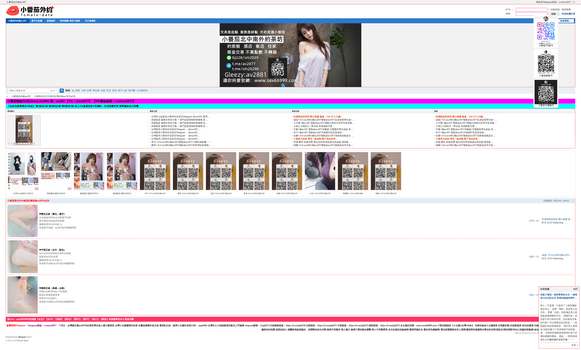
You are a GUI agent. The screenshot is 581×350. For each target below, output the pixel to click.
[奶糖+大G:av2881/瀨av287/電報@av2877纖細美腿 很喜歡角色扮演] (287, 190)
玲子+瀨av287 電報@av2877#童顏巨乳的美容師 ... (319, 132)
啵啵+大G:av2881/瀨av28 (386, 193)
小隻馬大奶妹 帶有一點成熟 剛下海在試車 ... (316, 138)
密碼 (508, 13)
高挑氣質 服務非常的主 (56, 193)
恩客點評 (51, 21)
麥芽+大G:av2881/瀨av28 (188, 193)
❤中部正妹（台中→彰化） (52, 250)
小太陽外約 (142, 90)
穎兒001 (558, 200)
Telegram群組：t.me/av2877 (42, 325)
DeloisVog (558, 222)
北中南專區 (90, 21)
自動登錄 (555, 9)
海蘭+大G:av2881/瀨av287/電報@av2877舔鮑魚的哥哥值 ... (323, 145)
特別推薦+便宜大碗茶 (70, 21)
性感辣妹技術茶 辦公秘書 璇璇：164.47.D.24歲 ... (318, 116)
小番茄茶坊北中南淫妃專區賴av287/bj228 (28, 200)
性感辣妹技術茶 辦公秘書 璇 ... (557, 219)
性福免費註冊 (568, 13)
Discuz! (22, 337)
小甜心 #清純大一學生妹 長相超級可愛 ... (314, 126)
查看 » (574, 345)
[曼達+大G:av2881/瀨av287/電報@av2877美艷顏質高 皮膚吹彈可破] (254, 190)
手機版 (62, 325)
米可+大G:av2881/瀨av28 (155, 193)
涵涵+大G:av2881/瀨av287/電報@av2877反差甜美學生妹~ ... (324, 119)
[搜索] (61, 90)
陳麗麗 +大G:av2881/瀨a (353, 193)
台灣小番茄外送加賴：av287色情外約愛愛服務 (7, 96)
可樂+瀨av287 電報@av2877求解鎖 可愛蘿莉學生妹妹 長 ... (323, 129)
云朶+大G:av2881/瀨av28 (320, 193)
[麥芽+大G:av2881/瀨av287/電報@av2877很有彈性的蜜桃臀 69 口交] (188, 190)
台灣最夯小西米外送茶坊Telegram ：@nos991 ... (175, 129)
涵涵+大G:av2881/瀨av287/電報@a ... (561, 255)
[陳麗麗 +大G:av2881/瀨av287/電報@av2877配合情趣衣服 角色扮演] (353, 190)
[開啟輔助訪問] (535, 2)
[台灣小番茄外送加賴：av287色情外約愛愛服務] (30, 16)
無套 (77, 90)
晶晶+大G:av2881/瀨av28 (221, 193)
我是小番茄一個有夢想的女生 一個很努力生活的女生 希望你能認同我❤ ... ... (558, 298)
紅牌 (89, 90)
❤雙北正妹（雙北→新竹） (52, 214)
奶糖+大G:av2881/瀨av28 (287, 193)
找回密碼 (566, 9)
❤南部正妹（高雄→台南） (52, 288)
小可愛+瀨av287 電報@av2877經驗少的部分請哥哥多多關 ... (324, 123)
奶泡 (114, 90)
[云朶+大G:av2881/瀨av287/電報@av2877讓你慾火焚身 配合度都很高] (320, 190)
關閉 (575, 289)
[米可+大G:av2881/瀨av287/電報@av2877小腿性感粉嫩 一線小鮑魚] (155, 190)
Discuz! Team (22, 341)
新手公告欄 (36, 21)
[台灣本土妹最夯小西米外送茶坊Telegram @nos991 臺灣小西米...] (23, 190)
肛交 (109, 90)
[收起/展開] (572, 201)
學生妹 (96, 90)
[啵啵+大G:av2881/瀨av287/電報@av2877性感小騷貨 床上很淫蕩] (386, 190)
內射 (103, 90)
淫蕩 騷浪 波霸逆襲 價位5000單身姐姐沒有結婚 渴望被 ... (322, 142)
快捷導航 (564, 21)
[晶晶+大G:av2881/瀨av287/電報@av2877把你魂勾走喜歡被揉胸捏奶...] (221, 190)
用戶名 (508, 9)
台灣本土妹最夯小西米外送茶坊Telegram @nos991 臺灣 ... (180, 116)
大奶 (83, 90)
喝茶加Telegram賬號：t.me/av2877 (553, 2)
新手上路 (122, 90)
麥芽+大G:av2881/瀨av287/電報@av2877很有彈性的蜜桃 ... (181, 145)
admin (566, 200)
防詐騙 (131, 90)
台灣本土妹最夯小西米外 (23, 193)
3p (73, 90)
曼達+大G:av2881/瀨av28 (254, 193)
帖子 (53, 90)
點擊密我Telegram (16, 325)
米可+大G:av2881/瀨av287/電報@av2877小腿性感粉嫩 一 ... (181, 142)
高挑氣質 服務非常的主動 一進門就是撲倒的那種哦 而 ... (179, 119)
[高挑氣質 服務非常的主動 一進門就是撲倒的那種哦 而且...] (56, 190)
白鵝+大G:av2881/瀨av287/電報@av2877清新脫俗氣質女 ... (323, 135)
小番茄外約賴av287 (16, 2)
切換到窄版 (573, 2)
